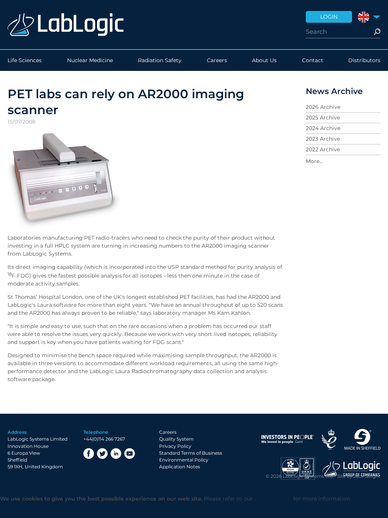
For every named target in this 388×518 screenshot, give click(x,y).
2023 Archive (323, 138)
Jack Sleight (367, 476)
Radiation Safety (159, 60)
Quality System (176, 439)
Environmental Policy (183, 460)
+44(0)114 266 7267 (104, 439)
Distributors (364, 60)
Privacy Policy (175, 446)
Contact (312, 60)
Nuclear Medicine (90, 60)
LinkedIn (116, 453)
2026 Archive (323, 107)
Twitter (102, 453)
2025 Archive (323, 117)
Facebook (88, 453)
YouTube (129, 453)
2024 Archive (323, 128)
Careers (217, 60)
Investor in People (287, 439)
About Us (264, 60)
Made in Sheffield (362, 439)
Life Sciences (25, 60)
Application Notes (179, 466)
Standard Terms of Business (190, 453)
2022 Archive (323, 149)
